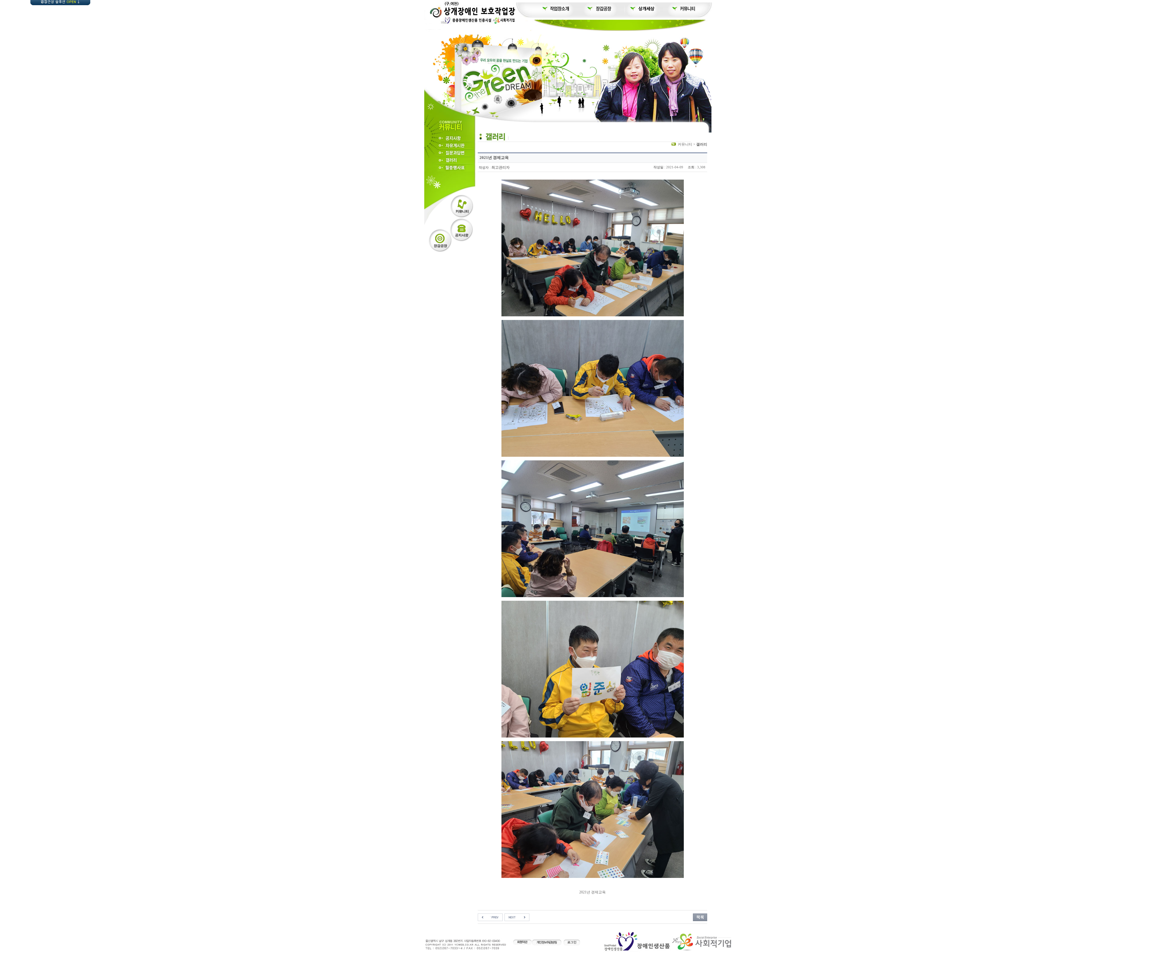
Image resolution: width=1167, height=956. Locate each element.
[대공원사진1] (516, 917)
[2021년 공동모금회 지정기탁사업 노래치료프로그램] (490, 917)
